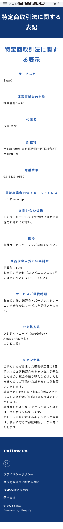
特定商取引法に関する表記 (21, 482)
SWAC (18, 505)
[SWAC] (31, 3)
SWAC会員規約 (16, 490)
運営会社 (9, 498)
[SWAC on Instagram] (8, 464)
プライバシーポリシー (18, 474)
